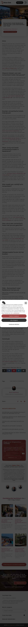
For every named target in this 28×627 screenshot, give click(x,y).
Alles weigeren (14, 320)
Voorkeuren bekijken (14, 324)
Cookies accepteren (14, 316)
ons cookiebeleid (15, 313)
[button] (26, 303)
